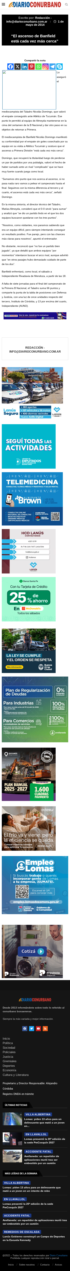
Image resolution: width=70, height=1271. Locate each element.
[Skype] (59, 66)
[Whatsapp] (38, 66)
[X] (17, 66)
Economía (9, 1070)
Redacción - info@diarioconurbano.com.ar (35, 349)
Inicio (6, 1038)
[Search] (66, 4)
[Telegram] (52, 66)
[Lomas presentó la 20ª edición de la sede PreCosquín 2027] (12, 1138)
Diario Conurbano (58, 1255)
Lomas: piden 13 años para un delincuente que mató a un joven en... (44, 1122)
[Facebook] (10, 66)
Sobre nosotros (27, 1264)
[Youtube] (38, 1028)
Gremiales (10, 1061)
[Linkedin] (24, 66)
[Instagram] (45, 66)
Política (8, 1043)
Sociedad (9, 1047)
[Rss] (45, 1028)
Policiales (9, 1052)
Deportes (9, 1066)
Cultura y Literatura (16, 1075)
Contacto (45, 1264)
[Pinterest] (31, 66)
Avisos (58, 1264)
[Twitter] (31, 1028)
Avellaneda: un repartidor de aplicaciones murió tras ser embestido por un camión (41, 1160)
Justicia (8, 1056)
